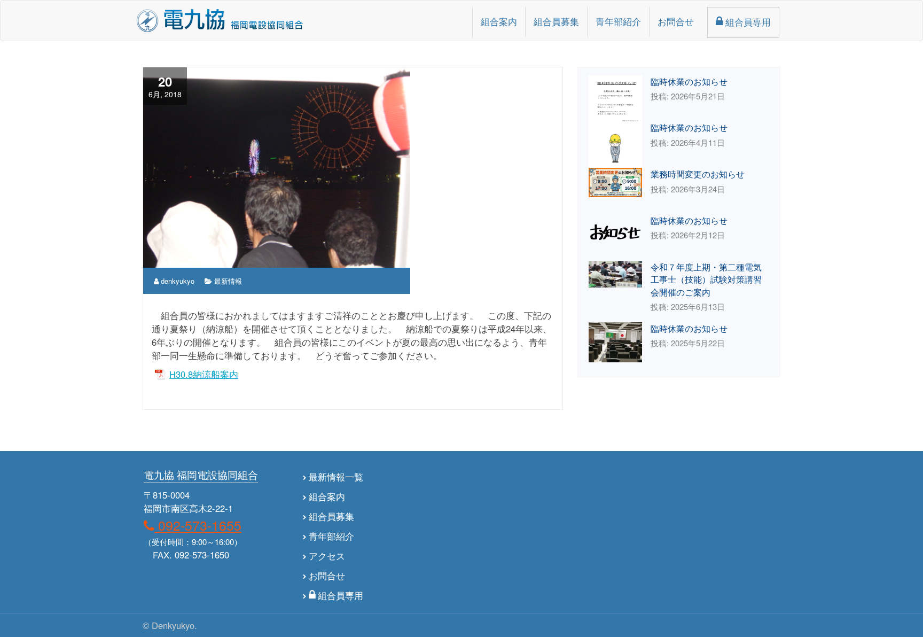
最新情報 (228, 281)
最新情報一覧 (336, 476)
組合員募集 (556, 21)
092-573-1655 (197, 524)
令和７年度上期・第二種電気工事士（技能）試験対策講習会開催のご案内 (706, 279)
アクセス (327, 555)
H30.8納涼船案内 (203, 374)
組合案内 (499, 21)
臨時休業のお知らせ (689, 81)
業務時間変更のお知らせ (698, 174)
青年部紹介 (618, 21)
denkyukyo (176, 281)
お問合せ (676, 21)
